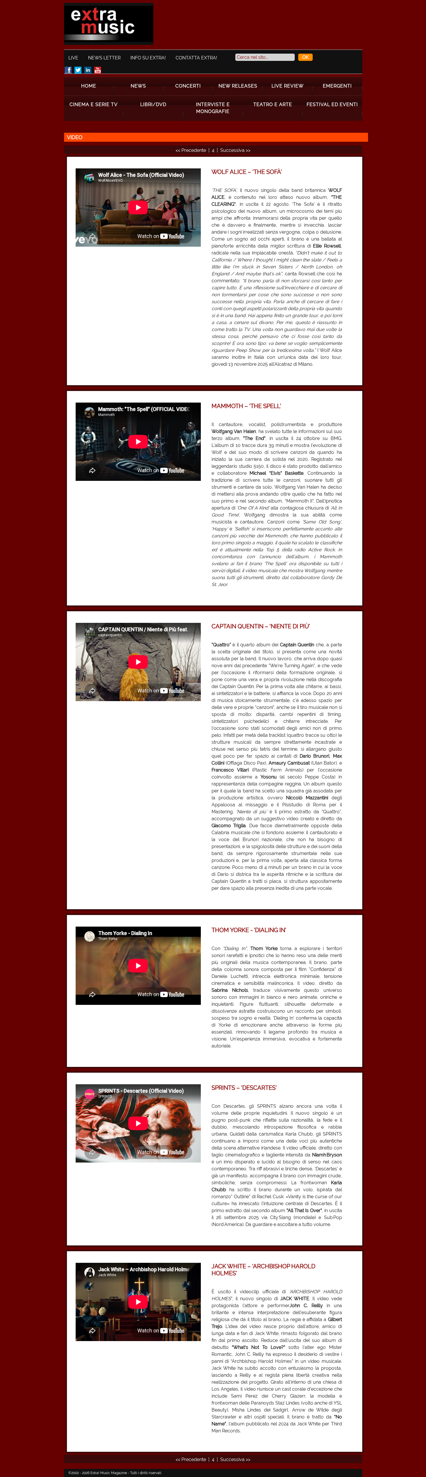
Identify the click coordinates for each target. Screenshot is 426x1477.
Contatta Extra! (196, 58)
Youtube (97, 70)
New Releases (238, 86)
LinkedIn (87, 70)
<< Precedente (191, 150)
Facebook (68, 70)
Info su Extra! (148, 58)
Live (73, 58)
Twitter (77, 70)
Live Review (288, 86)
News (138, 86)
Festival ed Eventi (332, 104)
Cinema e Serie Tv (94, 104)
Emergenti (337, 86)
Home (88, 86)
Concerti (188, 86)
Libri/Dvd (153, 104)
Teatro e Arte (272, 104)
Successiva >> (235, 150)
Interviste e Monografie (213, 108)
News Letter (104, 58)
